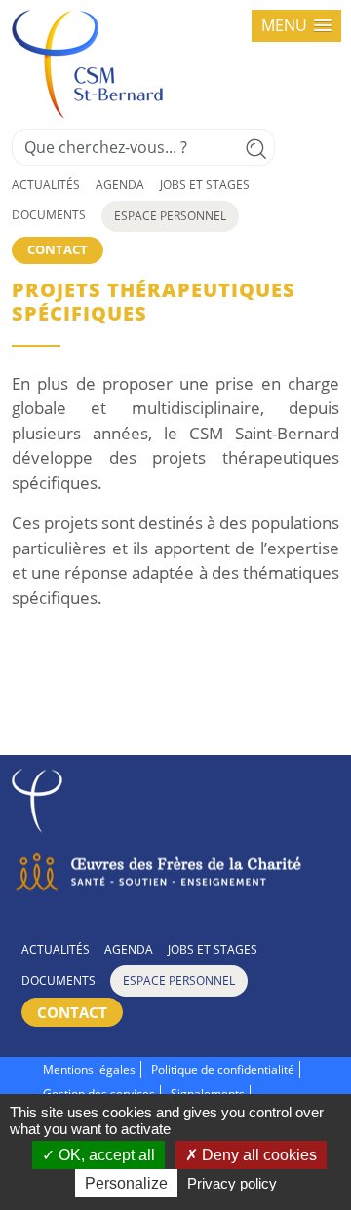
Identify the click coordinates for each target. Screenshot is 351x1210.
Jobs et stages (205, 184)
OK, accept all (105, 1155)
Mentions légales (89, 1069)
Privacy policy (232, 1183)
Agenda (120, 184)
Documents (49, 215)
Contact (57, 249)
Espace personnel (170, 216)
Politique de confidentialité (222, 1069)
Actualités (46, 184)
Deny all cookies (257, 1155)
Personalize (126, 1183)
